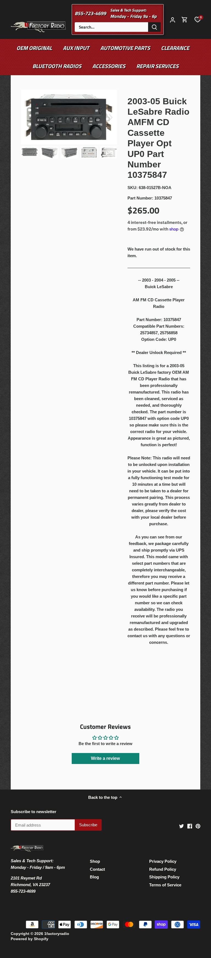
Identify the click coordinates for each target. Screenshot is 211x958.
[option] (69, 117)
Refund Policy (162, 869)
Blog (94, 877)
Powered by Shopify (29, 939)
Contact (97, 869)
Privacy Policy (162, 861)
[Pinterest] (198, 826)
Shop (95, 861)
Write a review (105, 758)
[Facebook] (189, 826)
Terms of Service (165, 885)
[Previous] (34, 116)
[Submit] (154, 27)
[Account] (172, 19)
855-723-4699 (90, 13)
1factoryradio (56, 934)
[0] (197, 19)
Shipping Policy (164, 877)
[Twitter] (181, 826)
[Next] (103, 116)
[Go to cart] (184, 19)
